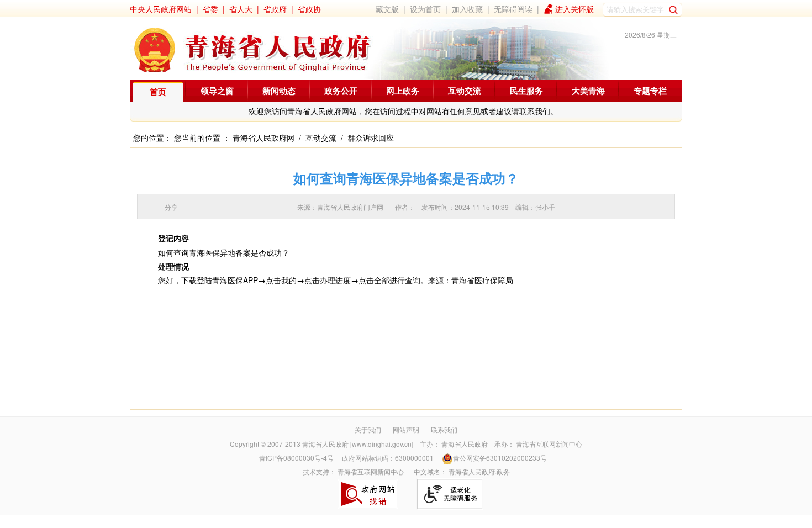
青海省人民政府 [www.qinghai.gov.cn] (357, 443)
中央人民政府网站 (161, 8)
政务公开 (340, 91)
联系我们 (444, 429)
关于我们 (368, 429)
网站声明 (406, 429)
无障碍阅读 (513, 8)
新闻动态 (279, 91)
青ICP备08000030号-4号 (296, 457)
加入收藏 (467, 8)
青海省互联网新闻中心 (549, 443)
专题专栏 (650, 91)
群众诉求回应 (370, 137)
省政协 (309, 8)
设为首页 (425, 8)
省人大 (240, 8)
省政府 (275, 8)
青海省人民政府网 (263, 137)
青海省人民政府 (464, 443)
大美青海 (588, 91)
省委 (210, 8)
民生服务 (526, 91)
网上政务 (402, 91)
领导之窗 (217, 91)
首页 (158, 92)
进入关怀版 (574, 8)
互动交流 (464, 91)
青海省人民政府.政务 (479, 471)
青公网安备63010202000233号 (500, 457)
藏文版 (387, 8)
